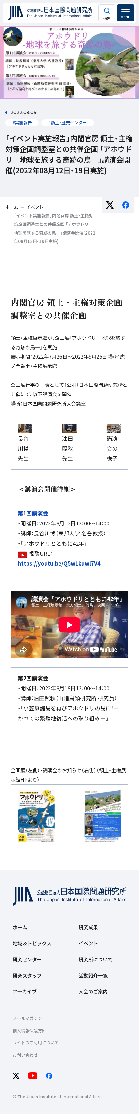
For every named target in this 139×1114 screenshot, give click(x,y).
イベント (88, 943)
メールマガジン (27, 1018)
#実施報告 (22, 123)
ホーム (20, 927)
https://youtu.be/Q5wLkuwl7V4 (59, 563)
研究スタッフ (27, 975)
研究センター (27, 959)
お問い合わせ (25, 1055)
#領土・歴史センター (67, 123)
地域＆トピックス (32, 943)
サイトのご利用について (36, 1042)
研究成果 (88, 927)
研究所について (95, 959)
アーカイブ (25, 991)
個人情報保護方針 (29, 1031)
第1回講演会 (33, 513)
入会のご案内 (93, 991)
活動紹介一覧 (93, 975)
